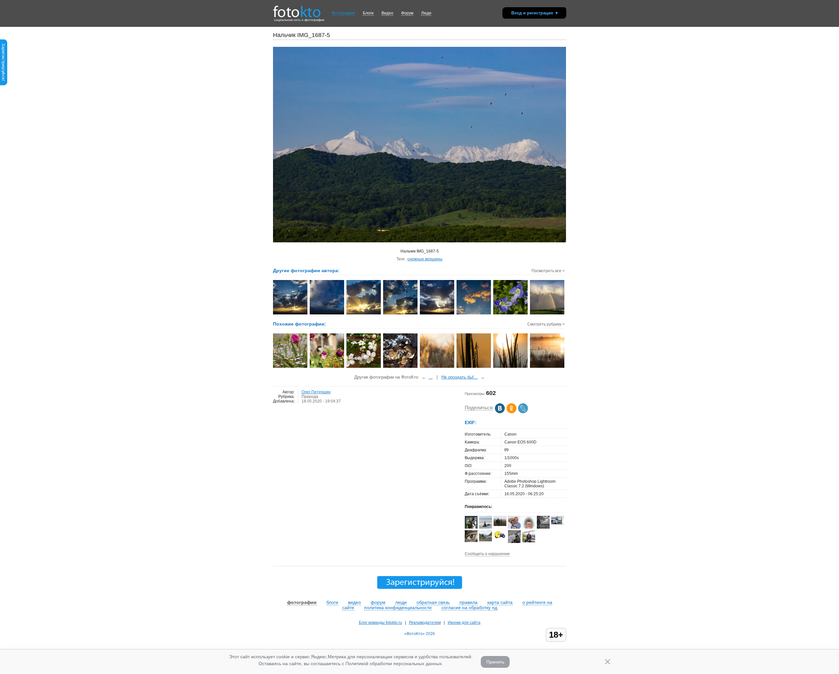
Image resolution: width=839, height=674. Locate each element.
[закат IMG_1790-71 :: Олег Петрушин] (400, 313)
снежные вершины (424, 259)
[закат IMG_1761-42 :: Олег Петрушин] (290, 313)
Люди (426, 13)
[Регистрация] (3, 84)
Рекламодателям (425, 622)
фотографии (302, 602)
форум (378, 602)
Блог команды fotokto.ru (380, 622)
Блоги (368, 13)
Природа (310, 396)
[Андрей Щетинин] (557, 523)
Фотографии (343, 13)
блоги (332, 602)
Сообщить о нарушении (487, 554)
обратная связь (433, 602)
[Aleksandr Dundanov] (514, 527)
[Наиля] (471, 540)
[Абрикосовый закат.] (400, 367)
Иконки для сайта (464, 622)
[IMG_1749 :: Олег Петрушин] (327, 313)
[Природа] (437, 367)
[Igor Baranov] (543, 527)
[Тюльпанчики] (327, 367)
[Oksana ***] (485, 527)
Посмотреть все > (548, 271)
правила (468, 602)
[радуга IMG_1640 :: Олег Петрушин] (547, 313)
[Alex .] (500, 538)
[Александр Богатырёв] (500, 524)
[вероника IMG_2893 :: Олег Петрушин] (510, 313)
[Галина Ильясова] (485, 540)
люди (401, 602)
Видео (387, 13)
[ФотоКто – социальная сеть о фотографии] (297, 9)
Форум (407, 13)
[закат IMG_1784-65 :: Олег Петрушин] (363, 313)
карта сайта (500, 602)
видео (354, 602)
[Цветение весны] (363, 367)
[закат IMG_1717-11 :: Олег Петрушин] (437, 313)
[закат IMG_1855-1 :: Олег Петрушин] (474, 313)
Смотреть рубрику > (546, 324)
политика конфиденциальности (398, 607)
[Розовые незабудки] (290, 367)
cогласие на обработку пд (469, 607)
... (431, 377)
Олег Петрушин (316, 392)
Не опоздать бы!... (459, 377)
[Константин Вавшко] (528, 541)
